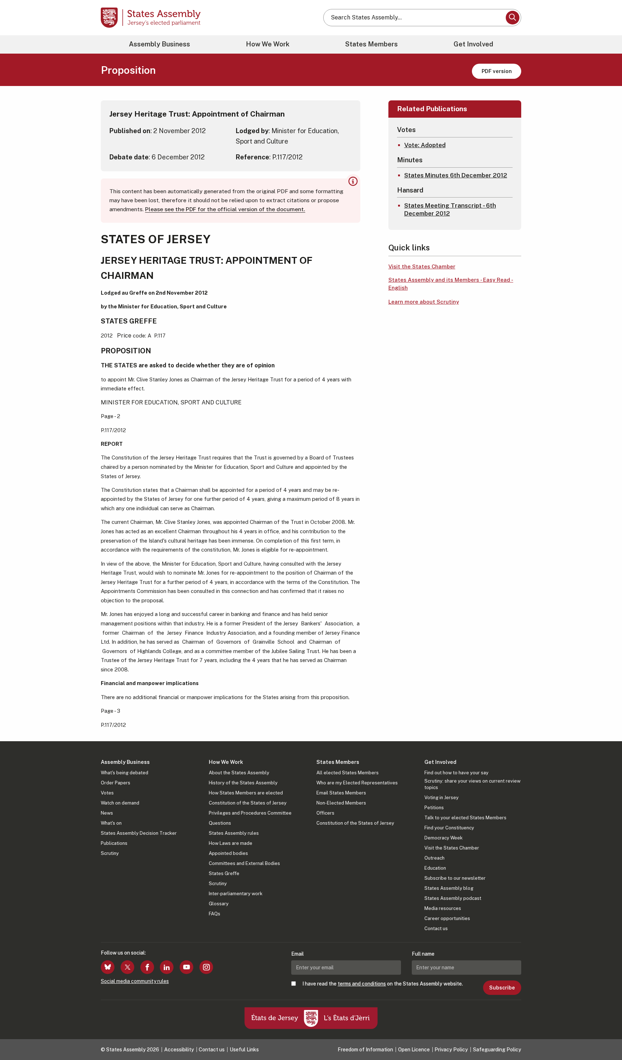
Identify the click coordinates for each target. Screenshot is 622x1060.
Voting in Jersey (441, 797)
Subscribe (502, 988)
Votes (107, 793)
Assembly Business (159, 44)
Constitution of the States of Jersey (248, 803)
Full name (423, 954)
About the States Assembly (239, 772)
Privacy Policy (451, 1049)
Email (297, 954)
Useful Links (244, 1049)
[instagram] (206, 967)
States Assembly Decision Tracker (139, 833)
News (107, 813)
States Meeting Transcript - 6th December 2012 (450, 209)
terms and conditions (362, 984)
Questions (220, 823)
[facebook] (147, 967)
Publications (114, 843)
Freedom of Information (365, 1049)
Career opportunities (447, 918)
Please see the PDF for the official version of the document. (225, 209)
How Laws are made (230, 843)
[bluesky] (107, 967)
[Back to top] (604, 1036)
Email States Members (341, 793)
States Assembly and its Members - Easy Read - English (450, 284)
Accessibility (179, 1049)
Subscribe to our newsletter (455, 878)
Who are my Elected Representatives (357, 782)
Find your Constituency (449, 827)
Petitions (434, 807)
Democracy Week (443, 838)
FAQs (214, 913)
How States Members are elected (246, 793)
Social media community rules (135, 981)
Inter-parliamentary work (235, 893)
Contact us (436, 928)
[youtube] (186, 967)
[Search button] (512, 17)
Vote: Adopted (425, 145)
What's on (111, 823)
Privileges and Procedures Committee (250, 813)
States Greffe (224, 873)
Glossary (219, 903)
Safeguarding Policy (497, 1049)
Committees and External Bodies (244, 863)
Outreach (434, 858)
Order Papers (115, 782)
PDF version (497, 71)
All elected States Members (347, 772)
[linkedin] (166, 967)
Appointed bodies (228, 853)
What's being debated (124, 772)
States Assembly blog (448, 888)
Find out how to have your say (456, 772)
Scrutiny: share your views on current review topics (472, 784)
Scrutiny (110, 853)
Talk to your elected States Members (465, 817)
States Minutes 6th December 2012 (455, 175)
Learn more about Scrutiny (423, 302)
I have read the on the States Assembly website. (382, 984)
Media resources (442, 908)
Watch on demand (120, 803)
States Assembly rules (234, 833)
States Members (371, 44)
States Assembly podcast (452, 898)
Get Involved (473, 44)
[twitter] (127, 967)
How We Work (267, 44)
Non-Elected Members (341, 803)
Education (435, 868)
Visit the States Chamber (421, 266)
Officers (325, 813)
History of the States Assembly (243, 782)
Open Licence (414, 1049)
